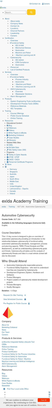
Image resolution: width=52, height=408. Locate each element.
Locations (14, 28)
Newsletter (6, 385)
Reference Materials (18, 106)
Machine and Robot (23, 52)
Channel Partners (17, 31)
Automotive (20, 50)
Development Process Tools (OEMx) (25, 103)
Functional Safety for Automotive (14, 356)
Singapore (14, 171)
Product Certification (9, 351)
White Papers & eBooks (17, 133)
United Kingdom (16, 186)
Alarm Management (18, 96)
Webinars (12, 128)
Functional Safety (17, 43)
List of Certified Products (20, 69)
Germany (13, 169)
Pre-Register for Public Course (15, 303)
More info (41, 405)
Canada (13, 191)
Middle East (14, 181)
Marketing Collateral (16, 135)
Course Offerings (17, 113)
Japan (12, 176)
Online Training (16, 118)
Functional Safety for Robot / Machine (16, 359)
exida (4, 206)
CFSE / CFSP (13, 157)
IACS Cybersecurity (18, 89)
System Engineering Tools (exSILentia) (26, 101)
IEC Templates (16, 108)
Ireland (12, 193)
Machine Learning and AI (25, 55)
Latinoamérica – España (19, 188)
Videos (11, 130)
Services (8, 72)
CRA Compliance (22, 62)
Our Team (6, 332)
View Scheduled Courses (13, 299)
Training (8, 111)
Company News (17, 23)
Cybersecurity (16, 57)
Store (9, 164)
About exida (15, 21)
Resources (9, 120)
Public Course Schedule (20, 116)
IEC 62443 (20, 60)
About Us (5, 325)
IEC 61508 (20, 45)
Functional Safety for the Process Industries (18, 354)
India (11, 184)
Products (8, 99)
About (7, 18)
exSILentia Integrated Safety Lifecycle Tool (18, 342)
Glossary (12, 140)
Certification (9, 38)
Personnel (15, 67)
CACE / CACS (13, 159)
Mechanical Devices (23, 48)
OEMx (4, 344)
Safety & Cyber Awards (17, 154)
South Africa (14, 179)
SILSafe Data (13, 147)
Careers (46, 3)
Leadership (15, 33)
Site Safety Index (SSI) (17, 150)
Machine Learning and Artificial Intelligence (18, 361)
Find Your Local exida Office (17, 389)
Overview (14, 40)
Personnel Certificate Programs (20, 162)
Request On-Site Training (13, 295)
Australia (13, 174)
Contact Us (35, 3)
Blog (10, 125)
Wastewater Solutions (24, 94)
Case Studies (13, 137)
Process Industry (22, 79)
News (4, 329)
